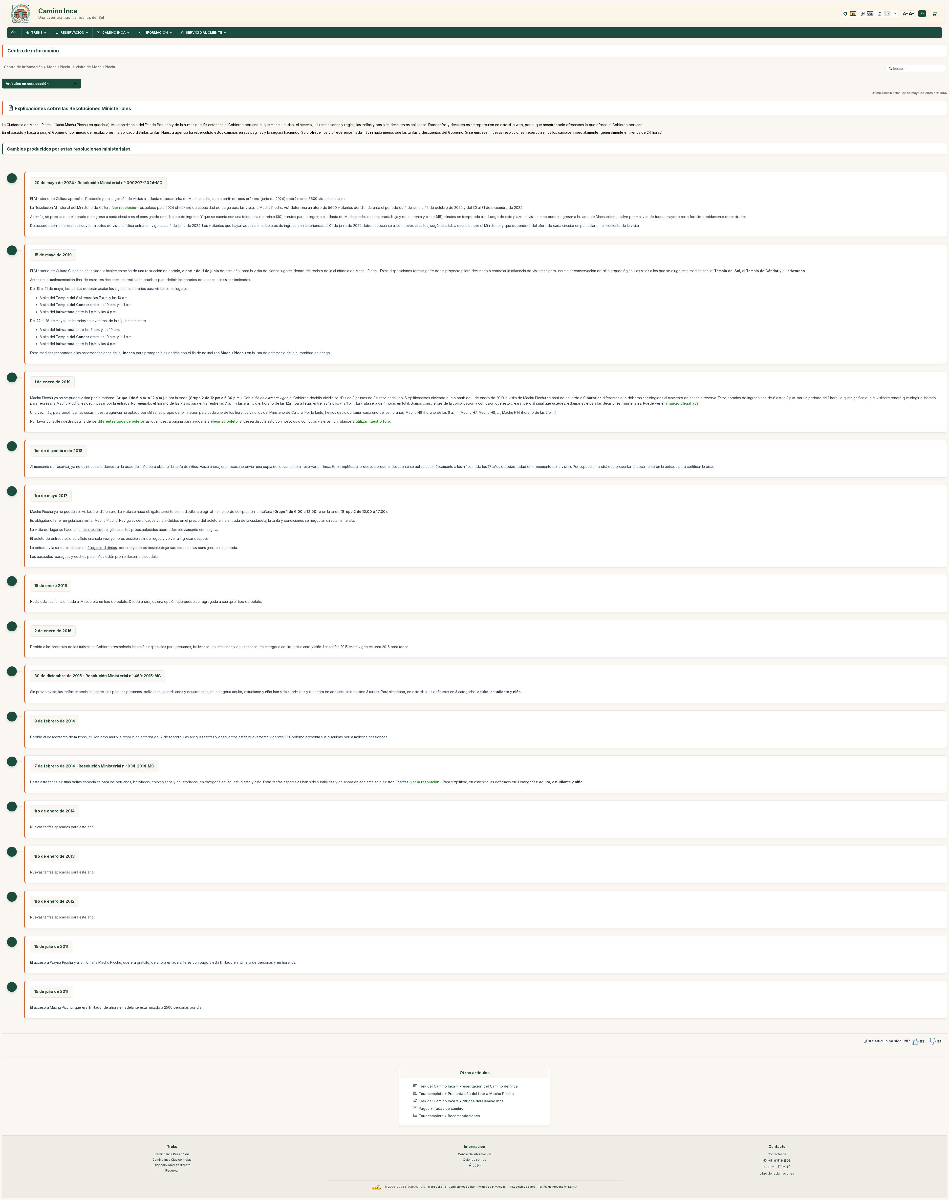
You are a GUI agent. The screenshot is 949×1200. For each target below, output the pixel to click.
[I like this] (915, 1041)
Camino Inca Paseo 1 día (172, 1154)
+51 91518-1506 (779, 1160)
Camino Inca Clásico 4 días (172, 1159)
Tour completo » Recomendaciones (449, 1116)
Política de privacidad (491, 1186)
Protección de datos (522, 1186)
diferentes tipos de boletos (121, 421)
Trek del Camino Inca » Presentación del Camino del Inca (468, 1086)
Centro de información (23, 67)
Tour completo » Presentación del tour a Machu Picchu (466, 1093)
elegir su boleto (224, 421)
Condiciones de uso (461, 1186)
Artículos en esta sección (27, 84)
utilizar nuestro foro (373, 421)
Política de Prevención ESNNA (557, 1186)
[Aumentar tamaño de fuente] (905, 14)
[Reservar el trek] (934, 13)
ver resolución (125, 207)
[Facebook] (470, 1165)
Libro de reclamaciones (777, 1173)
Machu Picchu (59, 67)
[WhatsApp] (479, 1165)
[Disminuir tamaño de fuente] (911, 14)
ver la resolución (424, 782)
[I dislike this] (932, 1041)
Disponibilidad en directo (172, 1165)
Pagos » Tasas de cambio (441, 1108)
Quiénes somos (474, 1159)
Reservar (172, 1170)
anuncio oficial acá (682, 403)
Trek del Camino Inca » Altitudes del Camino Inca (461, 1101)
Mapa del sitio (437, 1186)
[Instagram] (474, 1165)
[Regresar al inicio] (14, 32)
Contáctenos (777, 1154)
